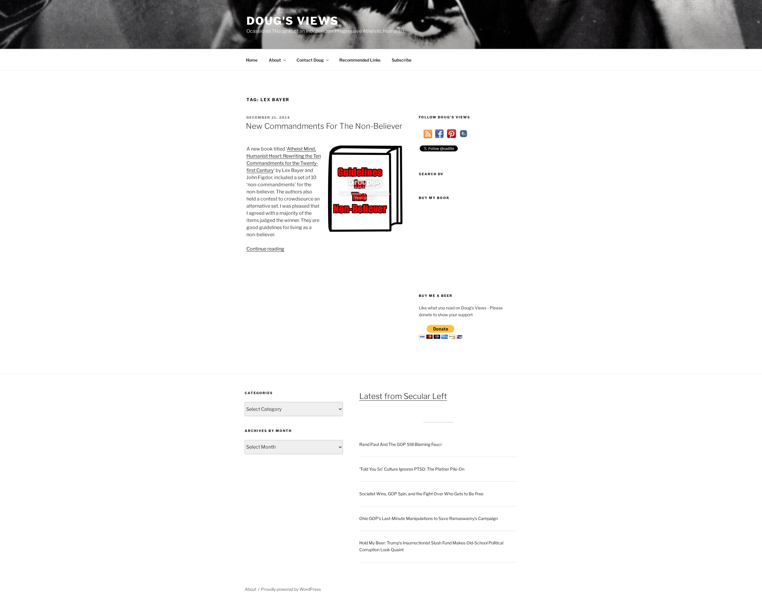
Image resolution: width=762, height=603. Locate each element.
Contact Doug (310, 59)
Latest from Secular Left (403, 396)
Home (251, 59)
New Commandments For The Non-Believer (324, 126)
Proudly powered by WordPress (291, 589)
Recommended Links (359, 59)
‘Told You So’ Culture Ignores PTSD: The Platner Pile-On (411, 469)
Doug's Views (292, 20)
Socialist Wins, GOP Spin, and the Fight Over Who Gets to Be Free (421, 493)
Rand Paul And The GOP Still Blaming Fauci (400, 444)
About (275, 59)
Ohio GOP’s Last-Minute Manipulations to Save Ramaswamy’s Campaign (428, 518)
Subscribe (401, 59)
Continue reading (265, 249)
